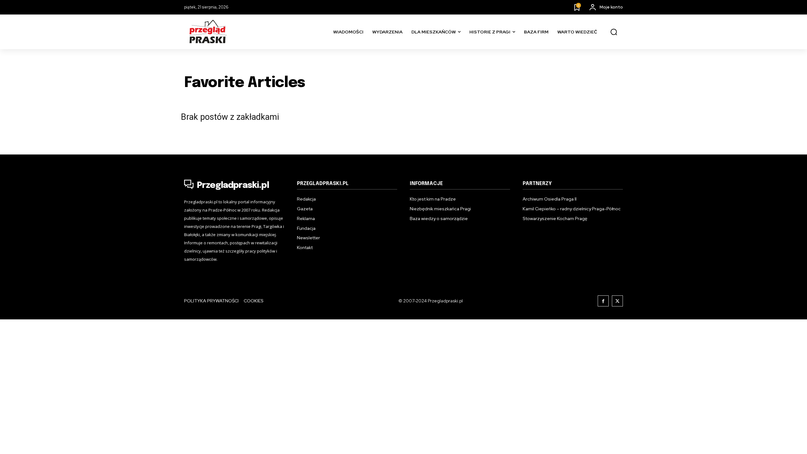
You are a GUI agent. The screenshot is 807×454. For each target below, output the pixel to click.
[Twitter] (617, 300)
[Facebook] (603, 300)
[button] (614, 32)
